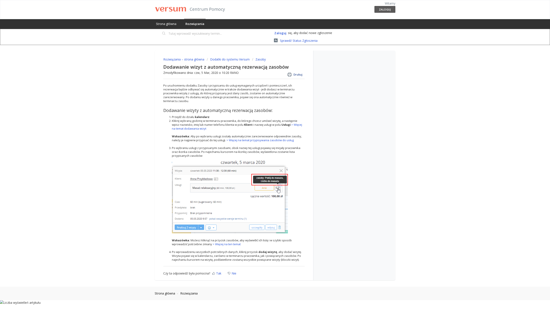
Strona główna (166, 24)
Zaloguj (280, 33)
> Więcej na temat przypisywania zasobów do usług (260, 140)
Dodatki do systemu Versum (230, 59)
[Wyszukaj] (164, 33)
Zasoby (260, 59)
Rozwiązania (194, 24)
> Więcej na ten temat (227, 244)
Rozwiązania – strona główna (184, 59)
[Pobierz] (267, 99)
